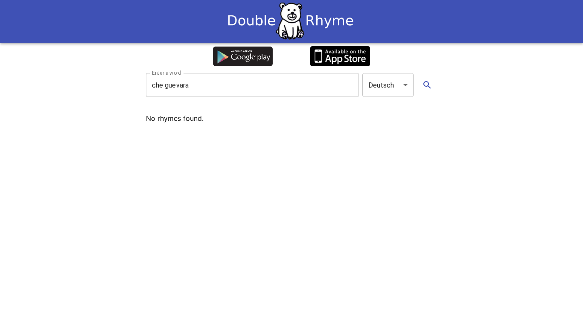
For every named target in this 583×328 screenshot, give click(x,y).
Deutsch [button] (381, 85)
